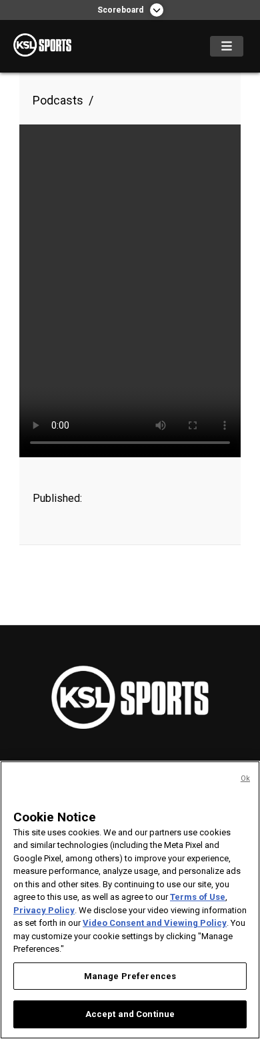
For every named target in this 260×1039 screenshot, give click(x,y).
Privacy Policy (44, 910)
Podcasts (58, 100)
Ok (245, 778)
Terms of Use (197, 897)
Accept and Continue (130, 1014)
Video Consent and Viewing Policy (155, 923)
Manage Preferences (130, 976)
